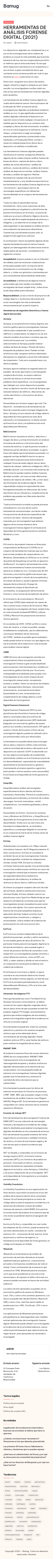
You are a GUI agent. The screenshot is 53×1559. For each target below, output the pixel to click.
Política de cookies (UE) (14, 1411)
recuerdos (23, 1521)
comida (8, 1495)
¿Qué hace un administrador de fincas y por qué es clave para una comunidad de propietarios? (25, 1455)
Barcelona (35, 1486)
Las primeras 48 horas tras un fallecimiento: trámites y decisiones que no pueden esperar (23, 1447)
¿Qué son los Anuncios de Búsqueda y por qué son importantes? (26, 1463)
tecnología (20, 1530)
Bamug (11, 5)
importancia (21, 1508)
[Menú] (48, 6)
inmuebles (43, 1508)
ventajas (19, 1539)
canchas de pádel (21, 1491)
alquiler (17, 1482)
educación (39, 1500)
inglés (33, 1508)
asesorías (23, 1486)
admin (10, 1348)
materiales (32, 1513)
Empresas (9, 22)
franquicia (9, 1508)
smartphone (32, 1526)
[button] (16, 1353)
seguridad (9, 1526)
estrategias (21, 1504)
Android (28, 1482)
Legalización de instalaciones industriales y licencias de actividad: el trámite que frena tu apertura (24, 1430)
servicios (20, 1526)
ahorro (7, 1482)
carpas (34, 1491)
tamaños (8, 1530)
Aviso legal (8, 1407)
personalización (33, 1517)
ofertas (19, 1517)
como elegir (19, 1495)
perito (17, 77)
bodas (7, 1491)
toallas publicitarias (12, 1535)
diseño (28, 1500)
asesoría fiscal (10, 1486)
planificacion (10, 1521)
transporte (28, 1535)
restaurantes (36, 1521)
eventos (32, 1504)
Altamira (32, 1554)
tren (37, 1535)
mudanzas (9, 1517)
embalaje (8, 1504)
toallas (30, 1530)
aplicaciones (40, 1482)
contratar (8, 1500)
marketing (20, 1513)
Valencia (8, 1539)
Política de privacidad (13, 1403)
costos (19, 1500)
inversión (8, 1513)
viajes (29, 1539)
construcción (33, 1495)
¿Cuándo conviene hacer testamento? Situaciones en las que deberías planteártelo (24, 1440)
